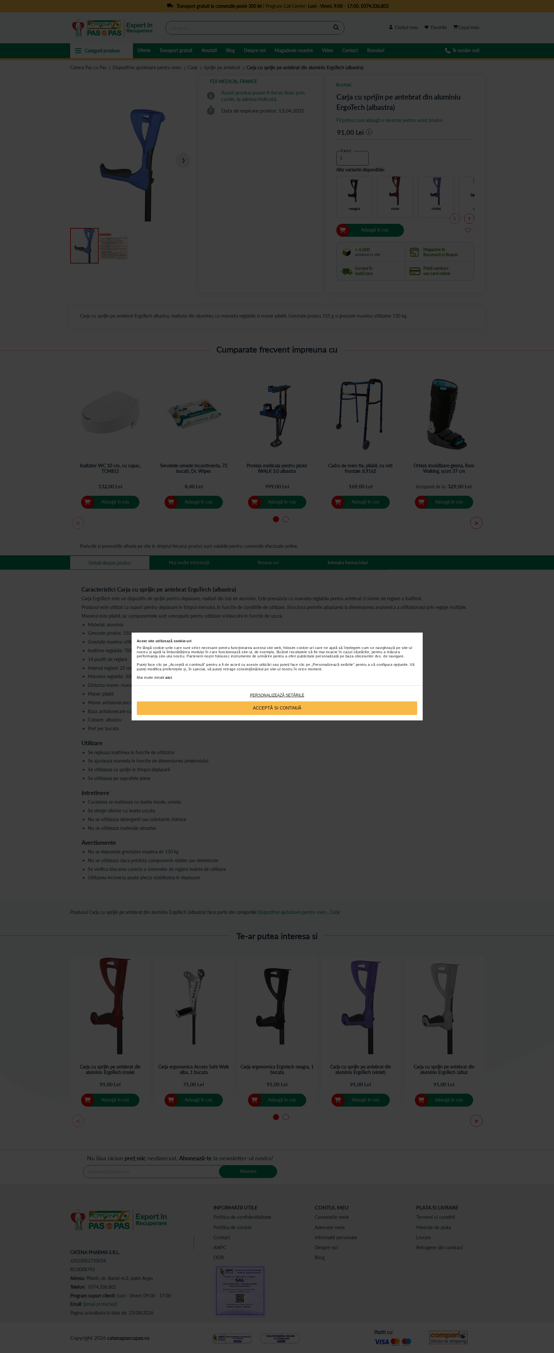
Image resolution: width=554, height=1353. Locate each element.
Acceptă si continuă (277, 708)
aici (168, 677)
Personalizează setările (277, 695)
